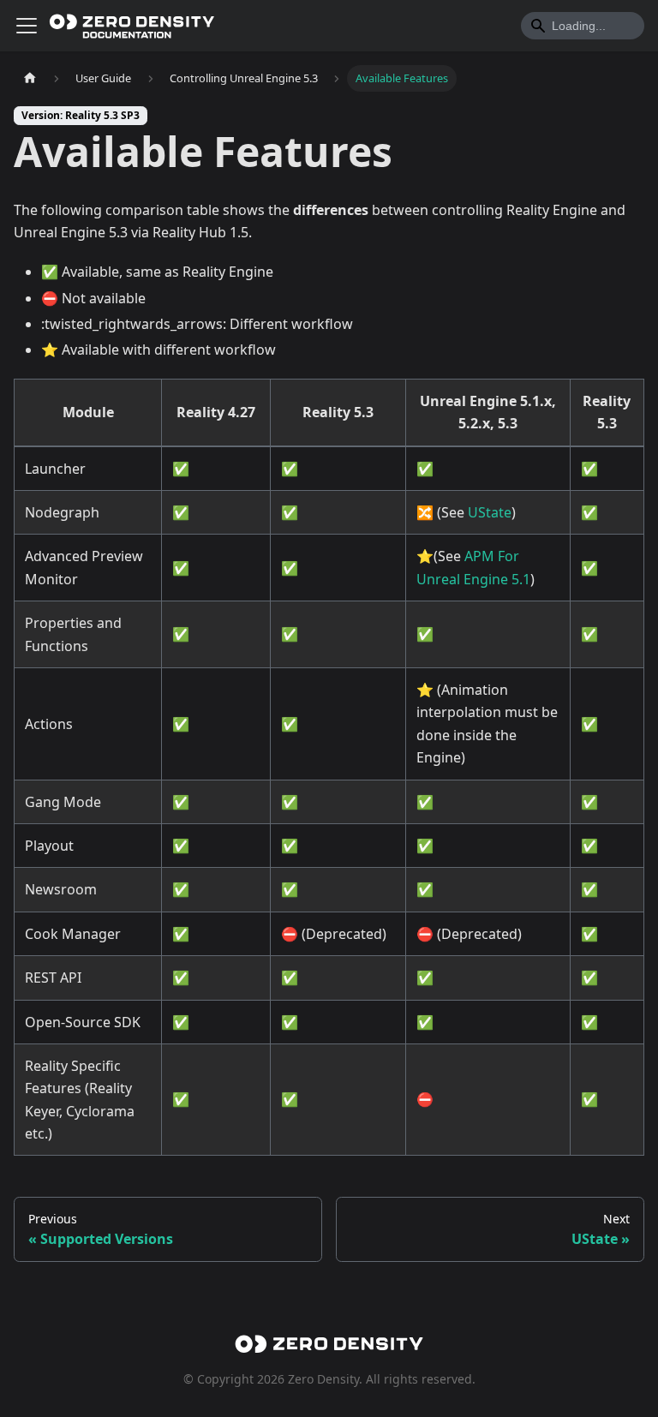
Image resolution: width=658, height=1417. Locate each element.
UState (489, 512)
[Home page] (30, 78)
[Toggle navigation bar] (26, 26)
